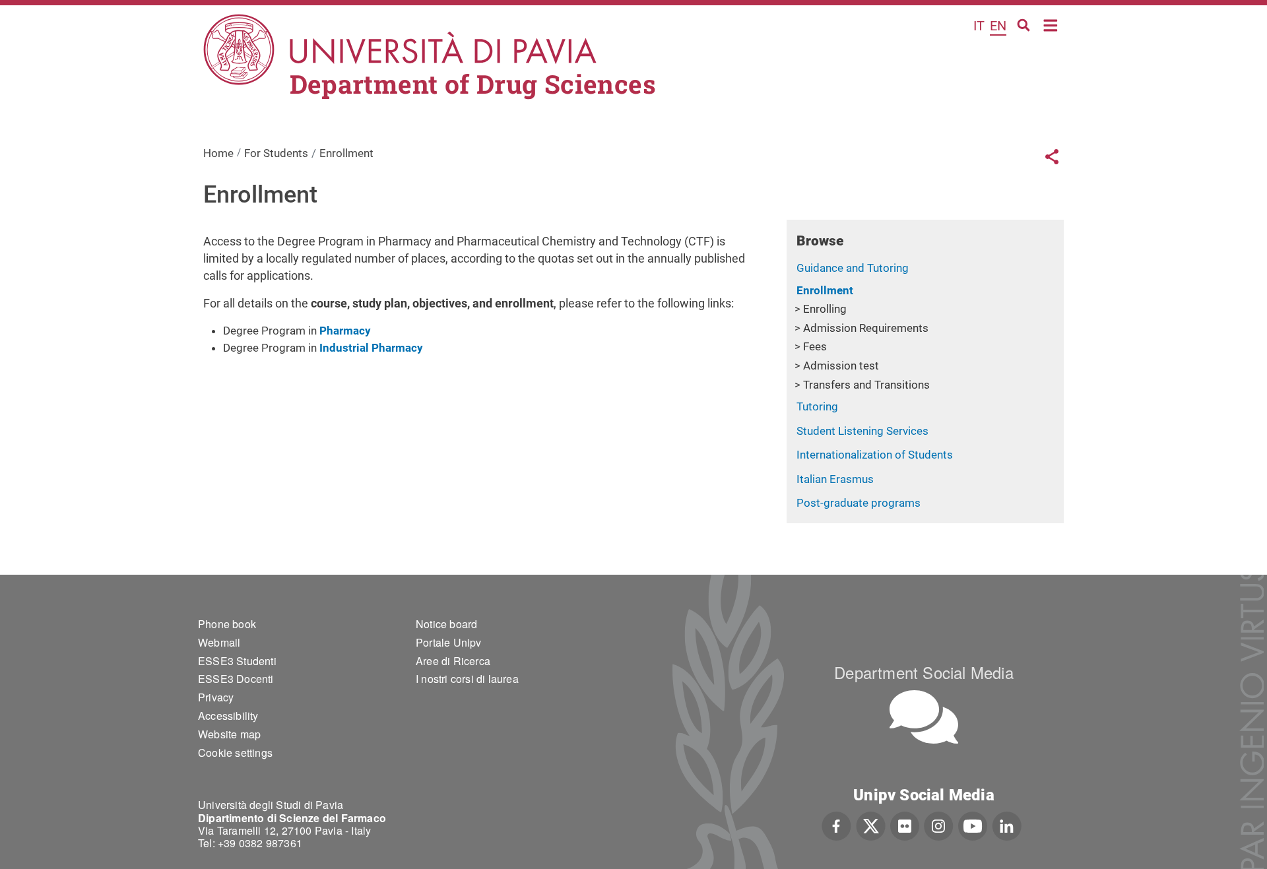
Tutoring (817, 406)
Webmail (219, 642)
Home (1051, 24)
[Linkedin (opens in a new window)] (1007, 824)
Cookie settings (235, 752)
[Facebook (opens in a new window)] (836, 824)
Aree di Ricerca (453, 660)
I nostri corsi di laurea (467, 678)
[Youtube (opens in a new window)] (972, 824)
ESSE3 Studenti (237, 660)
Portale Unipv (449, 642)
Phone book (227, 623)
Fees (815, 346)
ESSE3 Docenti (236, 678)
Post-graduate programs (858, 502)
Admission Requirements (865, 328)
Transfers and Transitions (866, 384)
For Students (276, 153)
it (979, 26)
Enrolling (825, 308)
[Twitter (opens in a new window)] (871, 824)
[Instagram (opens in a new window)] (939, 824)
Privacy (216, 697)
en (998, 26)
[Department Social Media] (924, 717)
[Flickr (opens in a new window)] (904, 824)
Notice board (446, 623)
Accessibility (228, 715)
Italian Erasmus (835, 479)
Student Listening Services (862, 430)
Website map (229, 734)
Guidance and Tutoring (852, 267)
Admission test (841, 365)
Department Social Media (924, 672)
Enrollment (824, 290)
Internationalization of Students (874, 454)
